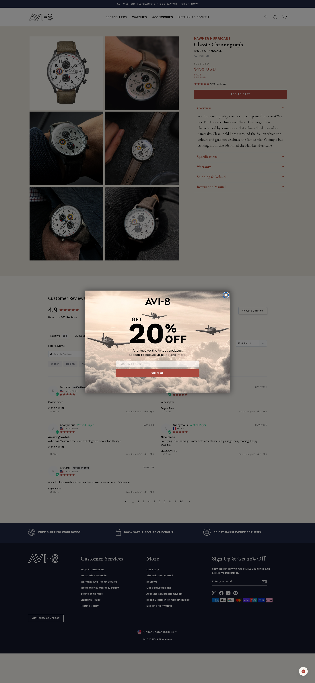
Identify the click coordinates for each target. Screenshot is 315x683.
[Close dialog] (226, 295)
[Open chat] (303, 671)
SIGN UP (157, 373)
